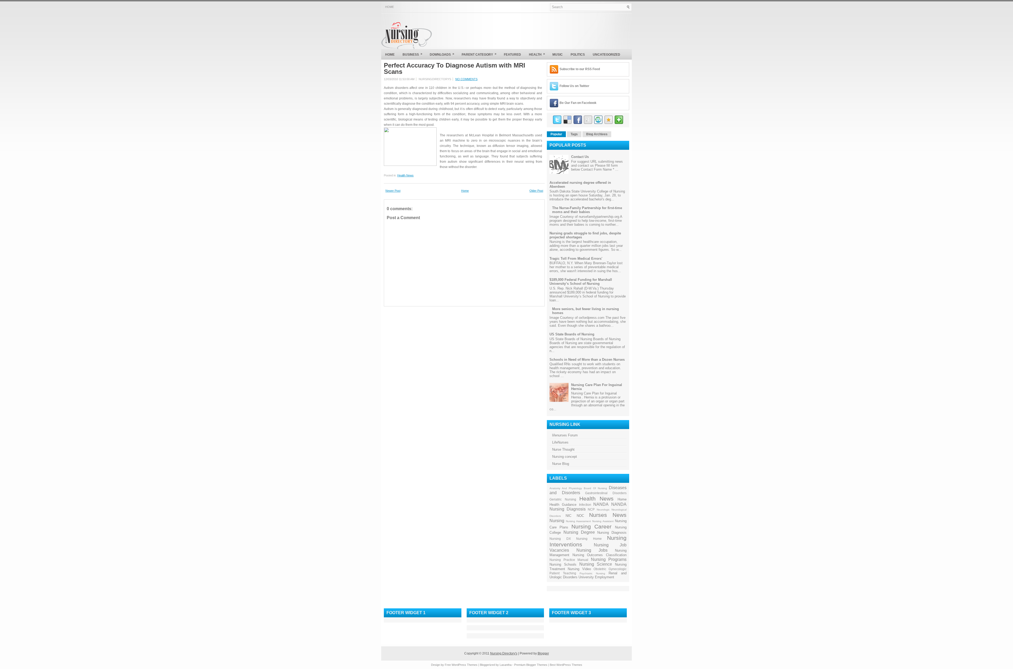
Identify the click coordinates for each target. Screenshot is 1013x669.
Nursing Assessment (578, 521)
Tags (574, 134)
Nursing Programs (609, 559)
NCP (591, 509)
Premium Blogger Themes (530, 664)
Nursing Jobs (592, 550)
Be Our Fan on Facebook (578, 103)
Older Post (536, 190)
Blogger (543, 653)
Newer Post (392, 190)
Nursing (556, 520)
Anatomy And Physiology (565, 488)
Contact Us (580, 157)
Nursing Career (591, 526)
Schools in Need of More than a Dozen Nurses (587, 360)
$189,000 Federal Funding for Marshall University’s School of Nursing (580, 282)
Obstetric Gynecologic (610, 569)
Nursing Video (579, 569)
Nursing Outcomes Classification (599, 555)
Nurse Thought (563, 449)
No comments (466, 79)
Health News (405, 175)
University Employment (596, 577)
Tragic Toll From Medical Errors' (575, 259)
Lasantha (506, 664)
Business (412, 54)
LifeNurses (560, 442)
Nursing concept (564, 457)
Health (537, 54)
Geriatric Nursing (562, 499)
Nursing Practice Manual (568, 559)
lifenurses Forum (565, 435)
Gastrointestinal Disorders (606, 493)
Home (389, 6)
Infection (585, 504)
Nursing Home (589, 538)
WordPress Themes (464, 664)
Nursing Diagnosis (612, 533)
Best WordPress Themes (566, 664)
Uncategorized (606, 54)
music (557, 54)
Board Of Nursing (595, 488)
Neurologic (603, 509)
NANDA (601, 504)
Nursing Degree (579, 532)
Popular (556, 134)
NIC (568, 516)
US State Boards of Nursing (571, 334)
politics (578, 54)
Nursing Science (595, 564)
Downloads (442, 54)
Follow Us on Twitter (574, 86)
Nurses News (608, 515)
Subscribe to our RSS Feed (580, 69)
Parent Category (479, 54)
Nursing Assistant (603, 521)
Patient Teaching (562, 573)
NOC (580, 516)
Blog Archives (597, 134)
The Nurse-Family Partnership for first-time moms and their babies (587, 210)
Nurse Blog (560, 464)
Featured (512, 54)
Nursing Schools (562, 564)
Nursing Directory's (503, 653)
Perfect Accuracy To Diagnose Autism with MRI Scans (454, 68)
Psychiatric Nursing (592, 573)
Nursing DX (560, 538)
